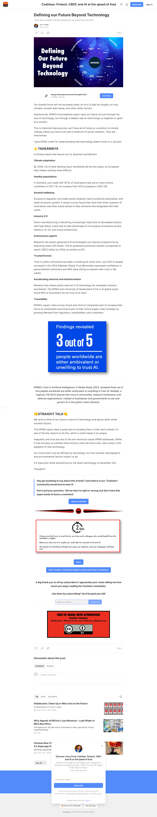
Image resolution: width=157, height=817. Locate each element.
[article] (78, 708)
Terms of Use (90, 791)
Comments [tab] (39, 666)
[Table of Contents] (2, 408)
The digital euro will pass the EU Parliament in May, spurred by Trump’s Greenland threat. (64, 728)
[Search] (121, 4)
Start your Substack (72, 806)
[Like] (36, 32)
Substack (66, 812)
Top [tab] (36, 697)
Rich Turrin (44, 25)
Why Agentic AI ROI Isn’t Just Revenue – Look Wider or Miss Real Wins (64, 722)
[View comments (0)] (42, 32)
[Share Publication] (126, 4)
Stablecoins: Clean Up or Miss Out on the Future (61, 703)
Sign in (149, 4)
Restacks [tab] (50, 666)
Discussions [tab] (52, 697)
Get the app (91, 806)
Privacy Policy (97, 793)
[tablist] (44, 666)
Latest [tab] (43, 697)
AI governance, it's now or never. (47, 707)
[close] (102, 746)
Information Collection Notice (78, 793)
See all (39, 763)
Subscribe (136, 4)
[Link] (30, 149)
